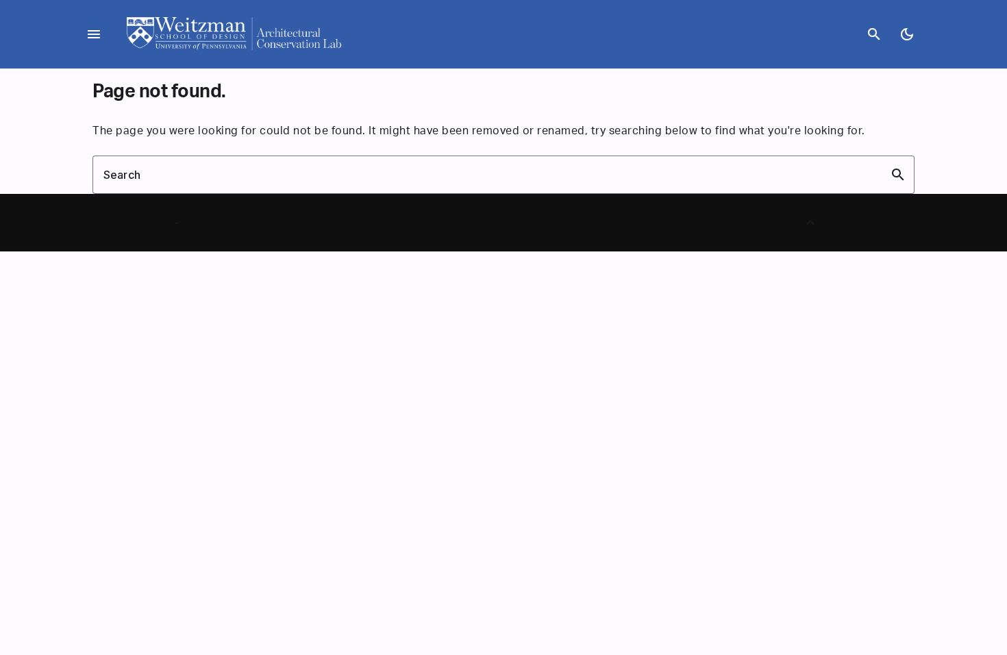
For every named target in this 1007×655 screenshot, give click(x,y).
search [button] (898, 174)
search (874, 34)
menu (94, 34)
